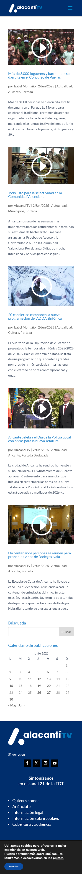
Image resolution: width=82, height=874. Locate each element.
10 (20, 679)
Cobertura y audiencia (31, 824)
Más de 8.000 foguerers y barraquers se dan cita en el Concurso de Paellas (38, 75)
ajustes (58, 858)
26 (39, 692)
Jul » (21, 705)
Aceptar (14, 866)
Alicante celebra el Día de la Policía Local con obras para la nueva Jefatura (39, 439)
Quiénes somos (25, 800)
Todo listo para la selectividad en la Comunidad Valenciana (35, 195)
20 (49, 686)
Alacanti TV (22, 205)
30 (11, 699)
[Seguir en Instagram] (45, 763)
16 (11, 686)
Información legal (27, 812)
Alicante (14, 92)
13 (49, 679)
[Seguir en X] (36, 763)
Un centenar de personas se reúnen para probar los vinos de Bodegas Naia (39, 555)
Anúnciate (21, 806)
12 (39, 679)
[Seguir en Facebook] (27, 763)
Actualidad (64, 86)
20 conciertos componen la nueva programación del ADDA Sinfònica (35, 316)
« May (12, 705)
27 (49, 692)
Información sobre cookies (35, 818)
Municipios (16, 211)
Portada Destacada (34, 455)
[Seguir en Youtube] (54, 763)
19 (39, 686)
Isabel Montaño (25, 86)
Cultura (13, 332)
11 (30, 679)
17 (20, 686)
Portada (27, 92)
